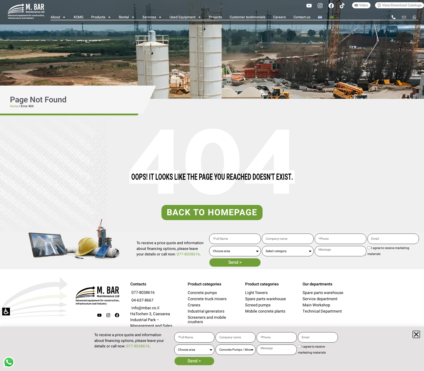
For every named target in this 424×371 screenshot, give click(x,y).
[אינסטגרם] (320, 5)
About (55, 17)
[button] (416, 334)
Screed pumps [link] (258, 305)
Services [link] (149, 17)
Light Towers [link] (256, 293)
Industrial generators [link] (206, 311)
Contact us (301, 17)
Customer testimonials (247, 17)
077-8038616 (188, 254)
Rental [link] (124, 17)
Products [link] (98, 17)
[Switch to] (320, 17)
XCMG (78, 17)
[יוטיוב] (308, 5)
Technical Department (322, 311)
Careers (279, 17)
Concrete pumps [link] (202, 293)
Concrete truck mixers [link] (207, 299)
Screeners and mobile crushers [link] (207, 319)
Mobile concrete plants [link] (265, 311)
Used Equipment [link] (182, 17)
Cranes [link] (194, 305)
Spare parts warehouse (265, 299)
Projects (215, 17)
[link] (26, 11)
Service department (320, 299)
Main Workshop (316, 305)
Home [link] (14, 106)
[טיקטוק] (342, 5)
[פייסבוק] (331, 5)
